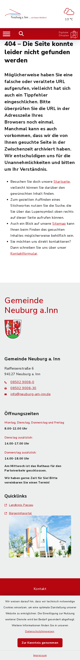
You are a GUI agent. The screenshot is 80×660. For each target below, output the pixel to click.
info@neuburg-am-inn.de (30, 394)
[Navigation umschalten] (6, 34)
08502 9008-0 (22, 382)
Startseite (62, 181)
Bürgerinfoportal (20, 513)
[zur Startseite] (26, 14)
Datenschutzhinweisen (39, 631)
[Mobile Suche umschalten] (21, 34)
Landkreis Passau (21, 505)
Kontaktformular (23, 253)
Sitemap (59, 223)
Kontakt (40, 589)
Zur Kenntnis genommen (40, 643)
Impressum (40, 655)
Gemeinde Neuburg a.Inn (31, 305)
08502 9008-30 (23, 388)
